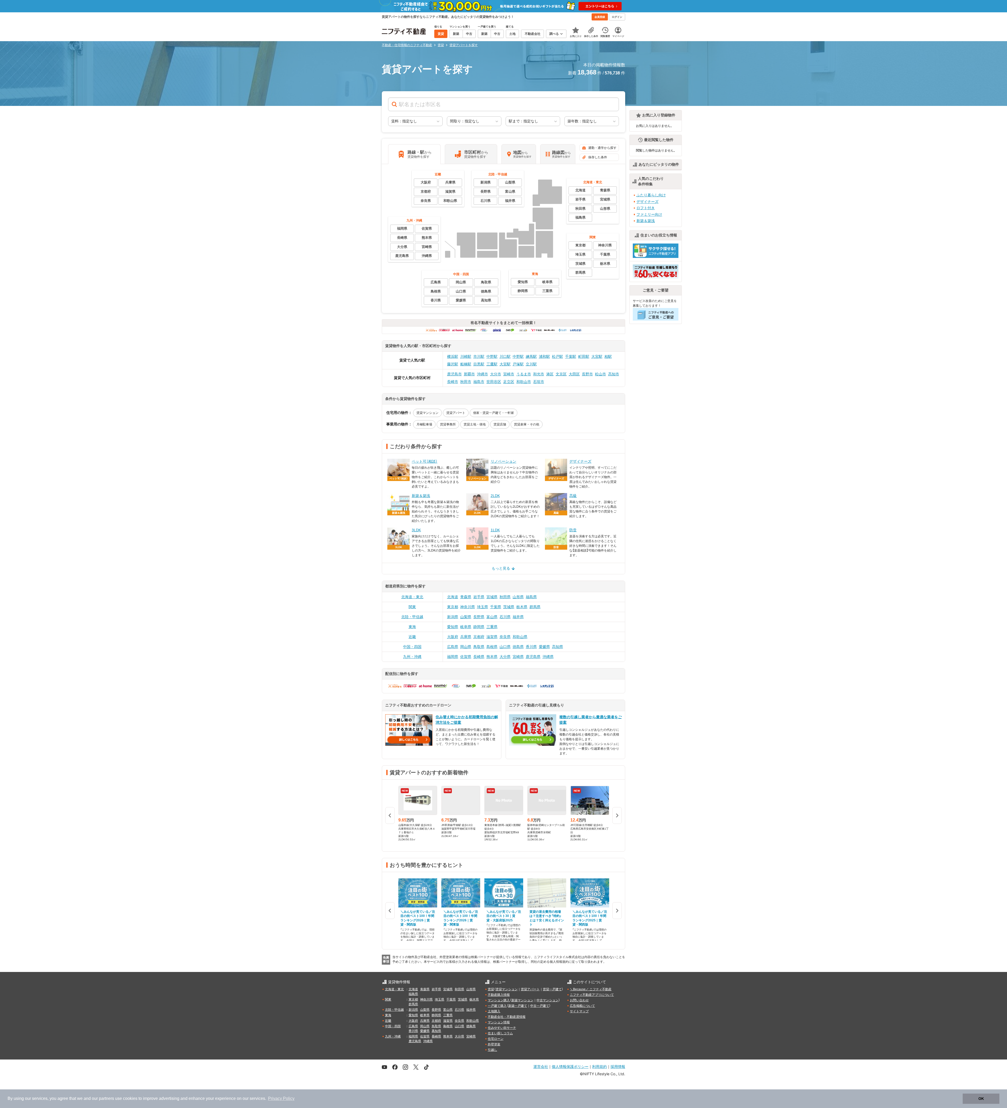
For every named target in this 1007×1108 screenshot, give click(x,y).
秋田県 (505, 597)
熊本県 (491, 657)
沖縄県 (548, 657)
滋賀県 (491, 637)
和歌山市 (523, 382)
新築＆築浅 (421, 496)
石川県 (505, 617)
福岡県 (452, 657)
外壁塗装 (494, 1044)
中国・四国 (412, 647)
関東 (412, 607)
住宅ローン (496, 1039)
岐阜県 (465, 627)
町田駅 (583, 356)
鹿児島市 (454, 374)
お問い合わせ (579, 1000)
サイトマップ (579, 1011)
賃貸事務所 (448, 424)
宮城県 (491, 597)
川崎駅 (465, 356)
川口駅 (505, 356)
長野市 (587, 374)
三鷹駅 (491, 364)
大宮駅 (596, 356)
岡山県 (465, 647)
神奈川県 (467, 607)
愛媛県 (544, 647)
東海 (412, 627)
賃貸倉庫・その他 (526, 424)
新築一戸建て (517, 1006)
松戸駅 (557, 356)
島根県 (491, 647)
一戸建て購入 (497, 1006)
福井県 (518, 617)
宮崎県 (518, 657)
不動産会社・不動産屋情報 (507, 1017)
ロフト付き (645, 208)
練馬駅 (531, 356)
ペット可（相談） (424, 461)
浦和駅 (544, 356)
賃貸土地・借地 (475, 424)
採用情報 (617, 1066)
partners (106, 1098)
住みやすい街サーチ (502, 1028)
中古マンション (548, 1000)
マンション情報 (499, 1022)
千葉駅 (570, 356)
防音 (573, 530)
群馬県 (534, 607)
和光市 (538, 374)
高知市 (613, 374)
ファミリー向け (649, 214)
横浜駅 (452, 356)
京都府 (478, 637)
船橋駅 (465, 364)
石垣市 (538, 382)
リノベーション (503, 461)
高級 (573, 496)
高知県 (557, 647)
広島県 (452, 647)
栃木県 (521, 607)
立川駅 (531, 364)
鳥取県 (478, 647)
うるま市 (523, 374)
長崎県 (478, 657)
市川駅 (478, 356)
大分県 (505, 657)
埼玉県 (482, 607)
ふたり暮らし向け (651, 195)
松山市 (600, 374)
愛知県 (452, 627)
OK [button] (981, 1098)
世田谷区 (493, 382)
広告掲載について (582, 1006)
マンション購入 (499, 1000)
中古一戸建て (539, 1006)
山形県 (518, 597)
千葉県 (495, 607)
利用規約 (599, 1066)
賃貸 (491, 989)
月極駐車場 (424, 424)
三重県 (491, 627)
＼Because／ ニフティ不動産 (591, 989)
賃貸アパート (455, 413)
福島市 (478, 382)
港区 (550, 374)
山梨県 (465, 617)
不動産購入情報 (499, 995)
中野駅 (491, 356)
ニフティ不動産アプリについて (592, 995)
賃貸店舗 (500, 424)
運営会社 (540, 1066)
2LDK (495, 496)
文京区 (561, 374)
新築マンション (522, 1000)
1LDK (495, 530)
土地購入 (494, 1011)
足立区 (508, 382)
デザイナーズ (580, 461)
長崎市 (452, 382)
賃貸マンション (427, 413)
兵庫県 (465, 637)
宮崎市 (508, 374)
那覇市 (469, 374)
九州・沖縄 (412, 657)
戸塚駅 (518, 364)
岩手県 (478, 597)
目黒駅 (478, 364)
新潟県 (452, 617)
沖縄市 (482, 374)
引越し (492, 1050)
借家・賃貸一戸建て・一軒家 (493, 413)
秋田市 (465, 382)
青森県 (465, 597)
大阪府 (452, 637)
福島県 (531, 597)
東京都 (452, 607)
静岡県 (478, 627)
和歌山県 (520, 637)
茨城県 (508, 607)
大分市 (495, 374)
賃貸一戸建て (552, 989)
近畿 (412, 637)
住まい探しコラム (500, 1033)
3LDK (416, 530)
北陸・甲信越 (412, 617)
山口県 (505, 647)
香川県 (531, 647)
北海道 (452, 597)
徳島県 (518, 647)
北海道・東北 (412, 597)
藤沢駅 (452, 364)
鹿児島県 (533, 657)
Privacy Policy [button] (281, 1098)
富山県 (491, 617)
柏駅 (608, 356)
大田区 (574, 374)
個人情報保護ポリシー (570, 1066)
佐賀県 (465, 657)
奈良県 (505, 637)
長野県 (478, 617)
